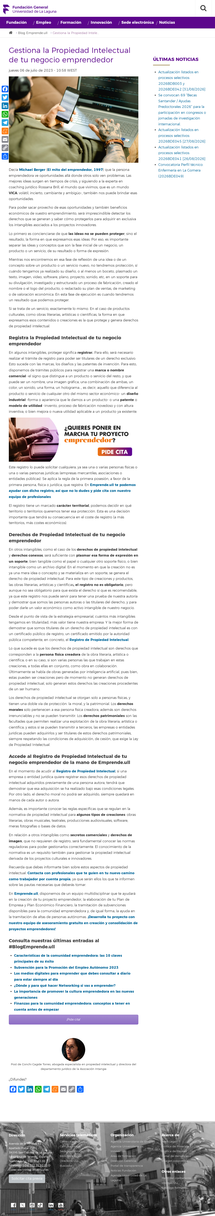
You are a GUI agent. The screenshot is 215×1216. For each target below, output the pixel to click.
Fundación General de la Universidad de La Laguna (29, 9)
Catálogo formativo (174, 1188)
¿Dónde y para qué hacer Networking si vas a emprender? (64, 985)
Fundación (16, 22)
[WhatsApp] (5, 114)
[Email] (5, 139)
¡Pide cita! (73, 1019)
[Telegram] (5, 122)
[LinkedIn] (5, 106)
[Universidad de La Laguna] (12, 32)
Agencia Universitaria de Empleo (133, 1141)
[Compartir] (5, 156)
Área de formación (123, 1156)
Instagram (32, 1205)
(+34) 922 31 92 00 (35, 1165)
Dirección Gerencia (123, 1161)
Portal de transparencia (127, 1166)
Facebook (13, 1205)
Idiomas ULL (170, 1183)
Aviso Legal (169, 1141)
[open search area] (203, 8)
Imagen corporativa (175, 1161)
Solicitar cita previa (27, 1179)
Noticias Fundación (123, 1170)
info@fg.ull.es (40, 1169)
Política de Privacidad (176, 1146)
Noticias (167, 22)
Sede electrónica (137, 22)
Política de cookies (174, 1151)
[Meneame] (5, 131)
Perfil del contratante (176, 1178)
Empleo (43, 22)
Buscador (66, 1166)
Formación (70, 22)
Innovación (101, 22)
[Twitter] (5, 97)
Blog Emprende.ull (32, 33)
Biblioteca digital (71, 1156)
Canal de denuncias (175, 1156)
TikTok (41, 1205)
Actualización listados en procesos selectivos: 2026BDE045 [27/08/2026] (181, 136)
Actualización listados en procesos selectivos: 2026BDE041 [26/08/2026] (181, 153)
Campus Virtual (70, 1146)
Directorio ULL (69, 1161)
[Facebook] (5, 89)
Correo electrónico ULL (75, 1141)
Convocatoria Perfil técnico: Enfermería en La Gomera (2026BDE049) (180, 170)
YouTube (60, 1205)
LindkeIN (51, 1205)
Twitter (22, 1205)
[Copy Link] (5, 148)
